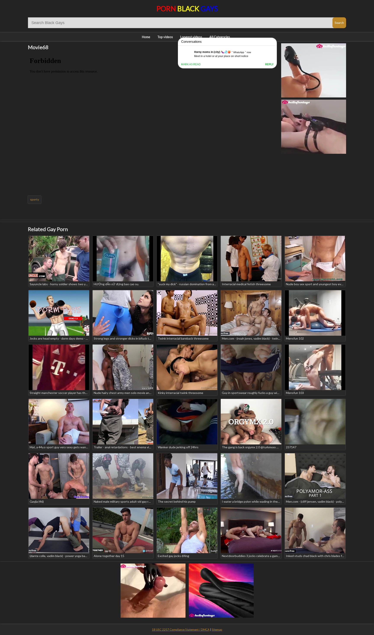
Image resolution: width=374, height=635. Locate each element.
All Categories (219, 37)
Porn (187, 8)
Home (146, 37)
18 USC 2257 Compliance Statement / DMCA (181, 629)
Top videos (165, 37)
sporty (34, 199)
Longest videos (191, 37)
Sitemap (217, 629)
